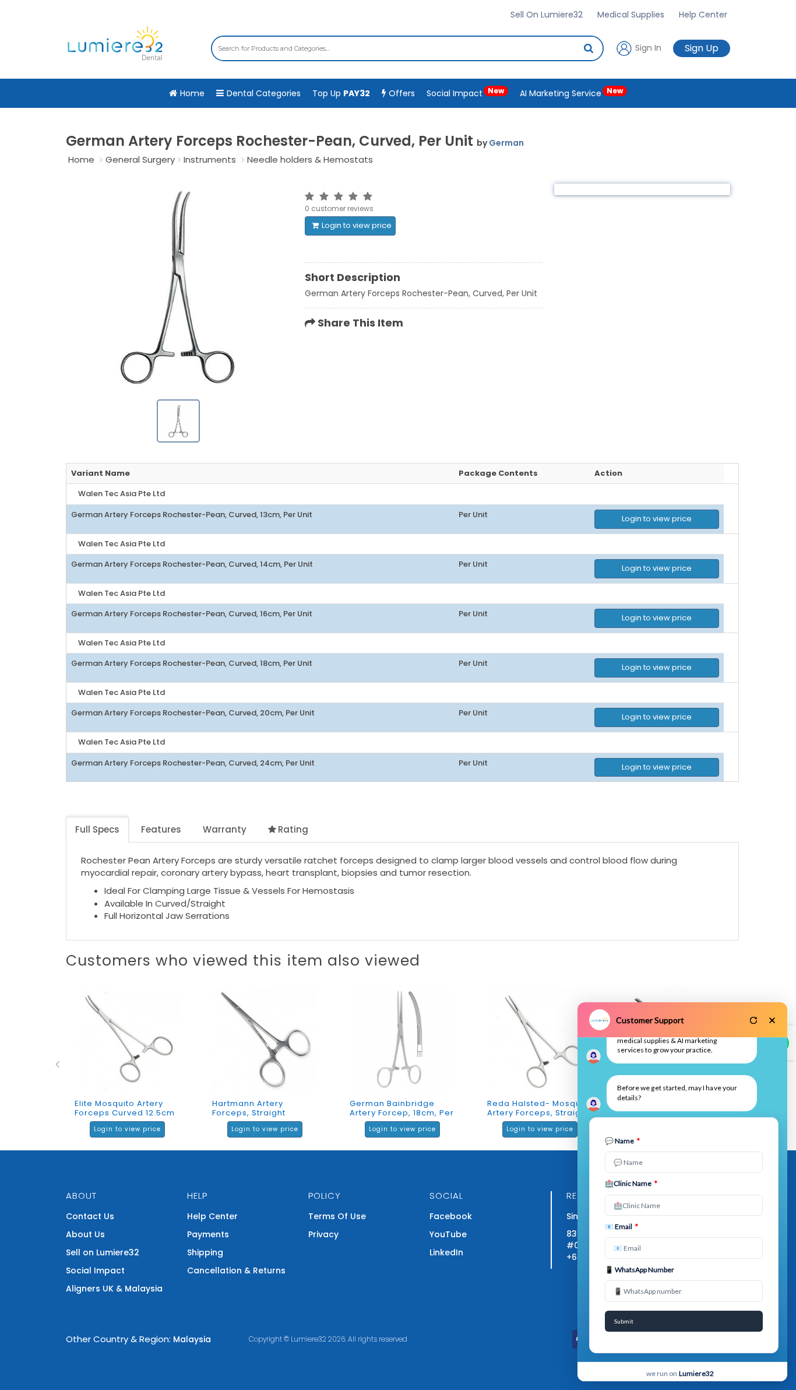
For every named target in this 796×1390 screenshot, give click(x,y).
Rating (293, 829)
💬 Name (622, 1140)
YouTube (448, 1234)
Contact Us (90, 1216)
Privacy (323, 1234)
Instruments (210, 159)
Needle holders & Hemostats (310, 159)
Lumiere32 (308, 1339)
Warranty (224, 829)
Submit (623, 1321)
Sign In (647, 47)
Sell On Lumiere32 (546, 14)
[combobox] (407, 48)
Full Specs (97, 829)
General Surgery (140, 159)
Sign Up (701, 48)
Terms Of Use (337, 1216)
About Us (85, 1234)
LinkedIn (446, 1252)
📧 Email (621, 1226)
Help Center (703, 14)
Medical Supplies (630, 14)
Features (161, 829)
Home (81, 159)
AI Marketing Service (571, 92)
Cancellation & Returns (236, 1270)
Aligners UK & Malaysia (114, 1288)
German (506, 143)
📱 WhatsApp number (639, 1269)
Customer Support (650, 1020)
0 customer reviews (339, 208)
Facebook (450, 1216)
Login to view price (357, 225)
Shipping (205, 1252)
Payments (208, 1234)
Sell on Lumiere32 (102, 1252)
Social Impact (465, 92)
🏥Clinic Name (631, 1183)
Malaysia (192, 1339)
